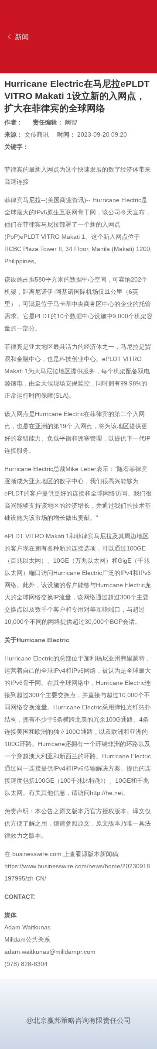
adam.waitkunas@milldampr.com (50, 951)
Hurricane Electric (116, 199)
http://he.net (106, 792)
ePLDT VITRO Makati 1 (52, 236)
